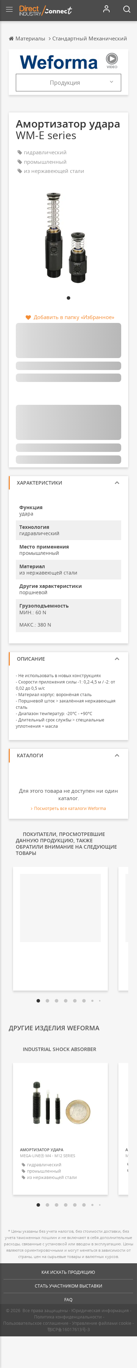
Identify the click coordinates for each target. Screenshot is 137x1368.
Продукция (65, 82)
